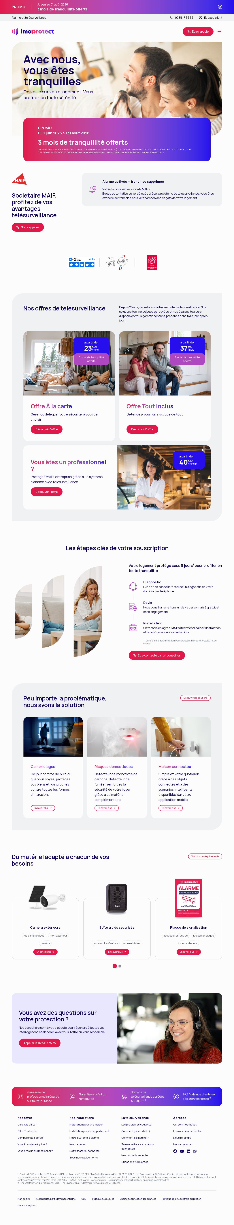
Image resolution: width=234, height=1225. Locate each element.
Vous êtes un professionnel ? (35, 1151)
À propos (179, 1118)
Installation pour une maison (86, 1124)
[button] (198, 31)
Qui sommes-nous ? (185, 1124)
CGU (83, 1198)
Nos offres (25, 1118)
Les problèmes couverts (136, 1124)
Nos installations (81, 1118)
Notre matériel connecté (84, 1151)
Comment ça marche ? (135, 1137)
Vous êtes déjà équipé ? (32, 1144)
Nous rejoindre (182, 1137)
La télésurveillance (135, 1118)
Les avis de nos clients (187, 1131)
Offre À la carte (26, 1124)
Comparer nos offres (30, 1137)
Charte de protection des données (138, 1198)
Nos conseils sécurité (134, 1155)
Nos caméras (77, 1144)
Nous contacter (183, 1144)
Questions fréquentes (134, 1162)
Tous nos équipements (83, 1157)
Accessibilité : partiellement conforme (56, 1198)
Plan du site (24, 1198)
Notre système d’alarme (84, 1137)
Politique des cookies (103, 1198)
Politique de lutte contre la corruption (181, 1198)
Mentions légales (26, 1205)
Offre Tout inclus (27, 1131)
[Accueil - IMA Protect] (33, 31)
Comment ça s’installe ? (135, 1131)
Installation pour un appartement (89, 1131)
